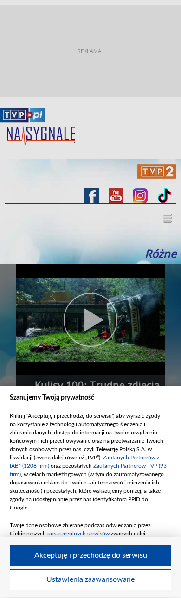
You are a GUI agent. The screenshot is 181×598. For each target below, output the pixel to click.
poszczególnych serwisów (78, 533)
